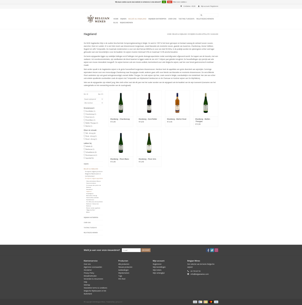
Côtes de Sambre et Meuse (93, 181)
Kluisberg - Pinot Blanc (119, 159)
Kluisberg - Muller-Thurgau (203, 120)
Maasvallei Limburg (91, 195)
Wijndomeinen (126, 22)
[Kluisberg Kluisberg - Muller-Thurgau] (205, 103)
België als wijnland (137, 19)
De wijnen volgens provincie (94, 171)
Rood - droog (91, 139)
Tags (120, 276)
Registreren (157, 264)
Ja (164, 2)
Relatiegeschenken (205, 19)
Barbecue (90, 149)
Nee (169, 2)
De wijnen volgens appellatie (199, 34)
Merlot (89, 126)
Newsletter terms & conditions (95, 288)
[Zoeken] (200, 15)
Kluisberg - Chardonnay (120, 119)
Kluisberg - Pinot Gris (147, 159)
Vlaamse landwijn (91, 183)
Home (115, 19)
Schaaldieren (91, 152)
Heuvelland (89, 189)
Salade (89, 146)
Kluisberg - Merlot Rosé (176, 119)
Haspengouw (89, 193)
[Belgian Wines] (98, 19)
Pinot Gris (90, 117)
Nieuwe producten (125, 267)
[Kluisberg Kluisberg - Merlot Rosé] (177, 103)
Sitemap (87, 285)
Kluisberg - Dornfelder (148, 119)
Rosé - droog (91, 136)
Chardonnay (91, 114)
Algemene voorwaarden (93, 267)
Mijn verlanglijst (159, 273)
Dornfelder (90, 111)
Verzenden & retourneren (93, 279)
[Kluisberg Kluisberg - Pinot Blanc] (121, 143)
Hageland (214, 34)
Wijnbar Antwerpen (157, 19)
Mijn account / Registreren (209, 6)
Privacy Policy (89, 273)
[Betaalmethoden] (194, 302)
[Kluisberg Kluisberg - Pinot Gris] (149, 143)
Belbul (88, 212)
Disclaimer (88, 270)
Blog (115, 22)
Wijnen (123, 19)
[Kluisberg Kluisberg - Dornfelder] (149, 103)
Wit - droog (90, 133)
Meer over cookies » (180, 2)
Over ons (172, 19)
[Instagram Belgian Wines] (216, 250)
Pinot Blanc (90, 120)
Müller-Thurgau (92, 123)
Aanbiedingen (123, 270)
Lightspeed (118, 302)
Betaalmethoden (90, 276)
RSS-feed (121, 279)
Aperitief (90, 158)
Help (85, 282)
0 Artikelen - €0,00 (189, 6)
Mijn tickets (157, 270)
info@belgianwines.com (200, 274)
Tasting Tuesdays (186, 19)
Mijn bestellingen (159, 267)
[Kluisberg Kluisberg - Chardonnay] (121, 103)
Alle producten (123, 264)
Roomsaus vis (91, 155)
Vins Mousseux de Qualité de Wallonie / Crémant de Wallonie (94, 204)
